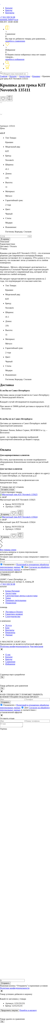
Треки (8, 598)
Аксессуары (24, 76)
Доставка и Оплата (14, 612)
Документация (36, 646)
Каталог (9, 8)
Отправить (5, 575)
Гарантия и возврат (14, 614)
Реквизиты (10, 632)
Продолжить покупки (9, 1010)
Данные (9, 635)
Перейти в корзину (28, 1010)
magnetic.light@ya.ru (9, 19)
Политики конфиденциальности (14, 988)
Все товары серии (8, 550)
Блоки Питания (12, 591)
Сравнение (10, 662)
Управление (10, 603)
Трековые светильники (15, 600)
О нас (8, 654)
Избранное (10, 664)
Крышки (36, 76)
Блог (7, 628)
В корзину (5, 239)
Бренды (8, 10)
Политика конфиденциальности (14, 646)
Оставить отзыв (7, 490)
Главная (3, 76)
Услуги (8, 625)
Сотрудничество (12, 616)
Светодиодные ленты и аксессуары (21, 596)
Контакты (9, 13)
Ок (2, 677)
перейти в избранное (14, 59)
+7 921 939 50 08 (7, 17)
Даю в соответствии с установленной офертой (25, 569)
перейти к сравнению (15, 41)
